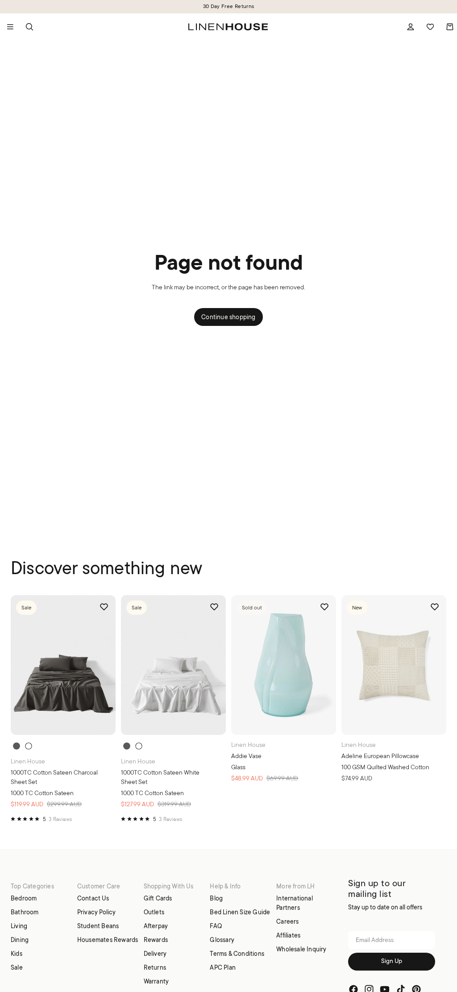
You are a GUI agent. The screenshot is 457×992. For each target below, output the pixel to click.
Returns (155, 967)
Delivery (155, 953)
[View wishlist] (430, 27)
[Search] (29, 27)
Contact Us (93, 898)
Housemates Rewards (107, 939)
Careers (287, 921)
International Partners (294, 903)
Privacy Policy (96, 912)
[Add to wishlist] (104, 606)
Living (19, 925)
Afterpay (156, 925)
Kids (16, 953)
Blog (216, 898)
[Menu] (10, 27)
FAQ (216, 925)
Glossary (222, 939)
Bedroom (24, 898)
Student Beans (98, 925)
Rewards (156, 939)
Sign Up (391, 961)
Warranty (156, 981)
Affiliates (288, 935)
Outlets (154, 912)
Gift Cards (158, 898)
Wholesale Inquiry (301, 949)
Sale (17, 967)
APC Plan (223, 967)
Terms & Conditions (237, 953)
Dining (20, 939)
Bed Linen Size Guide (240, 912)
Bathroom (25, 912)
